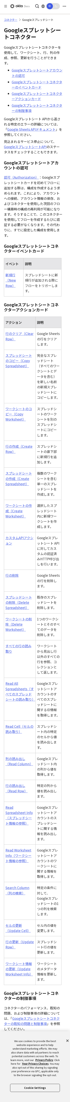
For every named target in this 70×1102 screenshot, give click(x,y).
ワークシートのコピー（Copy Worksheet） (18, 414)
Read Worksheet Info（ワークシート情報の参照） (18, 855)
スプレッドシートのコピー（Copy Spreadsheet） (18, 360)
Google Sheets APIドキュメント (31, 129)
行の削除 (12, 575)
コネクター (10, 20)
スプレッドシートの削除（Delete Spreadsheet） (18, 602)
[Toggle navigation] (64, 6)
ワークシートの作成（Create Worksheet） (18, 510)
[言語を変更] (43, 6)
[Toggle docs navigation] (5, 6)
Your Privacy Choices (35, 1063)
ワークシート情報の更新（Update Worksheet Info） (19, 968)
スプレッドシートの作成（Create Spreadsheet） (18, 478)
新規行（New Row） (10, 280)
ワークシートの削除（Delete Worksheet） (18, 624)
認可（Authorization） (21, 177)
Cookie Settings (35, 1088)
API (25, 146)
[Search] (37, 5)
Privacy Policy (44, 1060)
